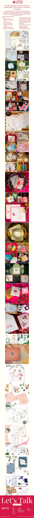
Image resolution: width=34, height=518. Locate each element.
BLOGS (13, 511)
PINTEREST (5, 516)
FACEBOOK (9, 516)
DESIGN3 (33, 516)
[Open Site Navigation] (31, 2)
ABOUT (13, 509)
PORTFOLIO (14, 512)
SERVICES (14, 510)
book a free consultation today (24, 28)
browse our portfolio (22, 27)
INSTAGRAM (2, 516)
